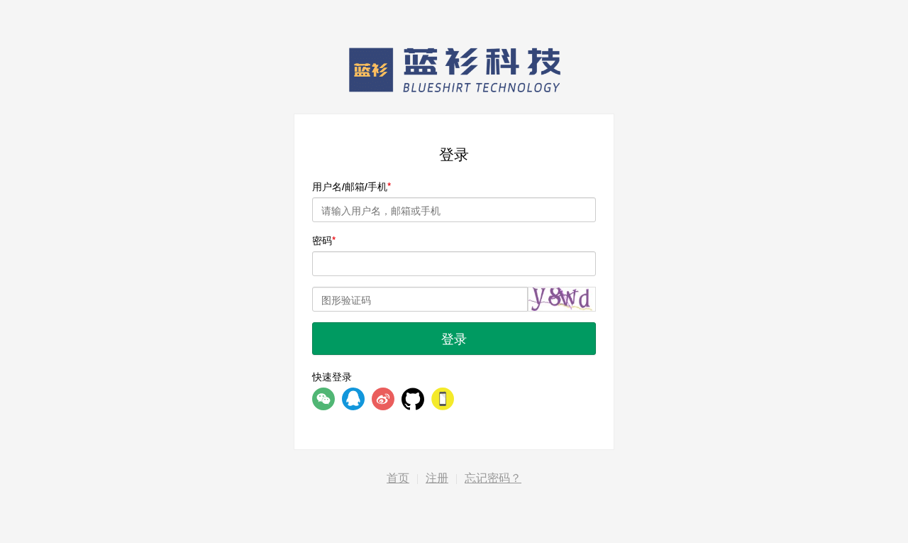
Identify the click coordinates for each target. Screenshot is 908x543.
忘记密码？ (493, 478)
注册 (437, 478)
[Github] (413, 399)
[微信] (323, 399)
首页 (398, 478)
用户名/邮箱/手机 (349, 186)
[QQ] (353, 399)
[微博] (383, 399)
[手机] (442, 399)
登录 (454, 338)
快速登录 (332, 376)
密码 (322, 240)
